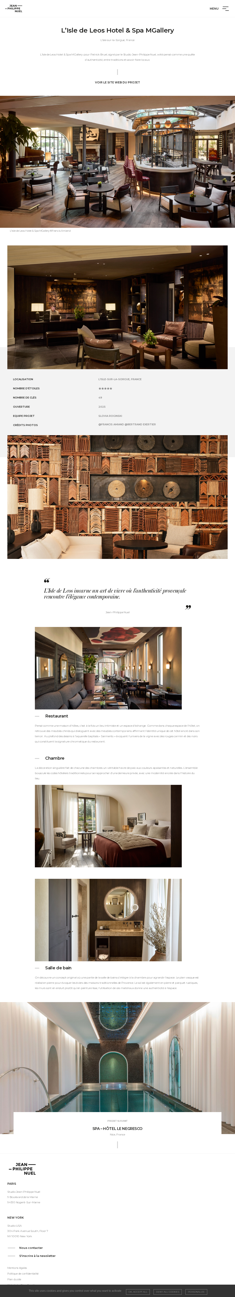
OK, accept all (138, 1291)
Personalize (196, 1291)
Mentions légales (17, 1268)
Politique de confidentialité (23, 1273)
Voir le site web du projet (117, 82)
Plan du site (14, 1279)
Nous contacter (31, 1248)
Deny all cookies (167, 1291)
